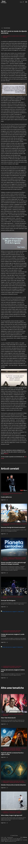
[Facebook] (11, 835)
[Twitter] (13, 835)
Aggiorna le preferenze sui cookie (10, 841)
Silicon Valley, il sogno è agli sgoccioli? (11, 815)
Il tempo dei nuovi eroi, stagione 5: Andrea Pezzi (13, 670)
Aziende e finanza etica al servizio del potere (13, 785)
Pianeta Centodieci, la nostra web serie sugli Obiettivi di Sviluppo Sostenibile (13, 563)
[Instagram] (15, 835)
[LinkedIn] (17, 835)
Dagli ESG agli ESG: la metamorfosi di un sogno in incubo (12, 753)
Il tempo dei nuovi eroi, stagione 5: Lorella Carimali (12, 635)
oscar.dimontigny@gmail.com (17, 840)
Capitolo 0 (6, 453)
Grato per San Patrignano (8, 600)
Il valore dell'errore (6, 497)
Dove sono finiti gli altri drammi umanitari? (13, 527)
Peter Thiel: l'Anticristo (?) (8, 718)
